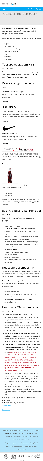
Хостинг (26, 430)
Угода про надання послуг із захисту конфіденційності (21, 443)
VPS (32, 430)
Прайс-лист (6, 410)
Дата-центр (17, 436)
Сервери (8, 433)
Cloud (37, 430)
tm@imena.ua (6, 405)
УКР (29, 9)
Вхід (36, 9)
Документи (9, 436)
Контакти (30, 433)
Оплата (15, 433)
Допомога (22, 433)
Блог (36, 433)
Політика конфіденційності (21, 440)
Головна (5, 430)
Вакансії (25, 436)
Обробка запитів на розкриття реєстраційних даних (21, 446)
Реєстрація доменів (16, 430)
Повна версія (34, 436)
